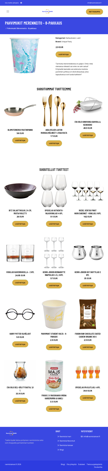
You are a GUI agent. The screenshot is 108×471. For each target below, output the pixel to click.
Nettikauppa (94, 12)
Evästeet (81, 464)
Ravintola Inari (65, 436)
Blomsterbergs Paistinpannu (20, 129)
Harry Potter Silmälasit (20, 333)
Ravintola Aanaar (66, 445)
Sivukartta (98, 467)
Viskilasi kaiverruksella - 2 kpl (20, 272)
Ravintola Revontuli (67, 441)
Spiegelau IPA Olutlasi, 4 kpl (87, 387)
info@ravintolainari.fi (94, 3)
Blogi (62, 450)
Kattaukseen (71, 38)
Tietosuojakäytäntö (94, 464)
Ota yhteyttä (71, 464)
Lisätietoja (64, 54)
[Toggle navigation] (8, 11)
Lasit (78, 38)
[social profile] (21, 3)
